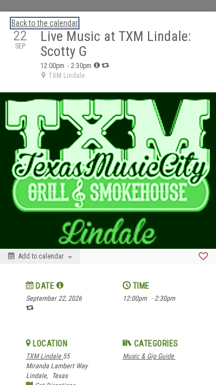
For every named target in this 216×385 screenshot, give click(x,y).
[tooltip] (97, 65)
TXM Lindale (44, 356)
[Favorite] (203, 256)
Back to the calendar (45, 23)
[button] (60, 285)
